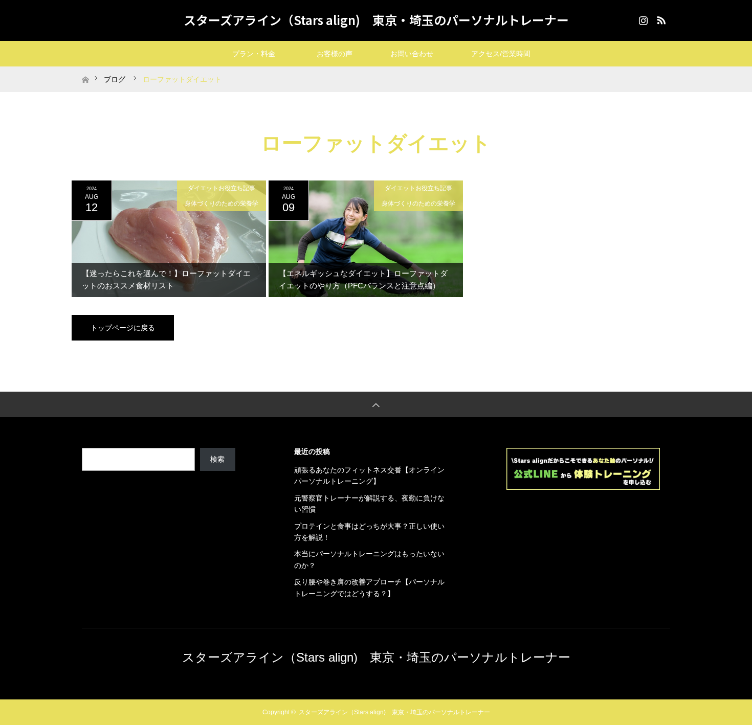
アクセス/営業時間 (500, 54)
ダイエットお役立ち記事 (221, 188)
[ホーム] (85, 70)
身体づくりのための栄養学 (221, 203)
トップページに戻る (123, 328)
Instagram (642, 18)
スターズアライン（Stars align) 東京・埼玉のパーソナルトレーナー (376, 20)
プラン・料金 (264, 54)
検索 (217, 459)
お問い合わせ (419, 54)
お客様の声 (334, 54)
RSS (660, 18)
